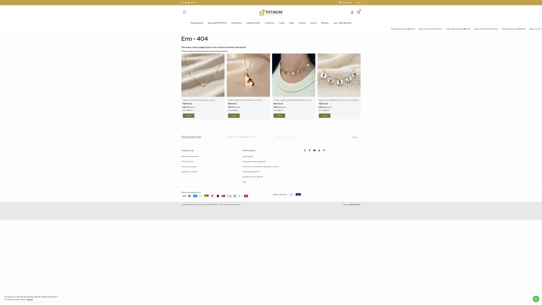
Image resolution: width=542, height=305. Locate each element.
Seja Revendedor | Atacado (252, 177)
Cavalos (302, 23)
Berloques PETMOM (217, 23)
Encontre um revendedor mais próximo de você (260, 166)
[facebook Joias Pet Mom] (186, 3)
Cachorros (269, 23)
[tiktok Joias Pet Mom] (192, 3)
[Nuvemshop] (352, 205)
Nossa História (247, 156)
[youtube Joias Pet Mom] (189, 3)
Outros (313, 23)
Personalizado (197, 23)
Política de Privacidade (189, 156)
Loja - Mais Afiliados (342, 23)
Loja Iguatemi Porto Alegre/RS (253, 161)
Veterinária (236, 23)
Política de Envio (187, 161)
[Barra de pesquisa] (184, 12)
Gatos (282, 23)
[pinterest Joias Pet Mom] (195, 3)
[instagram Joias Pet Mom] (182, 3)
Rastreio (325, 23)
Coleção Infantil (253, 23)
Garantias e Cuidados (189, 172)
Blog (244, 182)
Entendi (30, 299)
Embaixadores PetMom (251, 172)
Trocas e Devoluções (189, 166)
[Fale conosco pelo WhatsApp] (536, 299)
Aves (291, 23)
